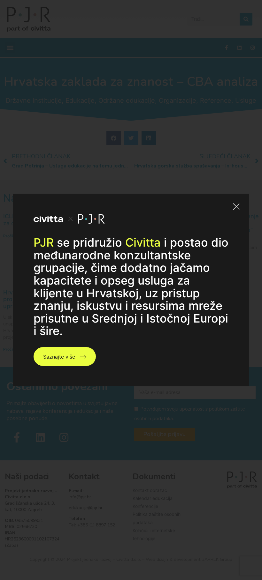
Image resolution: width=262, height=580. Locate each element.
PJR (44, 242)
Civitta (143, 242)
